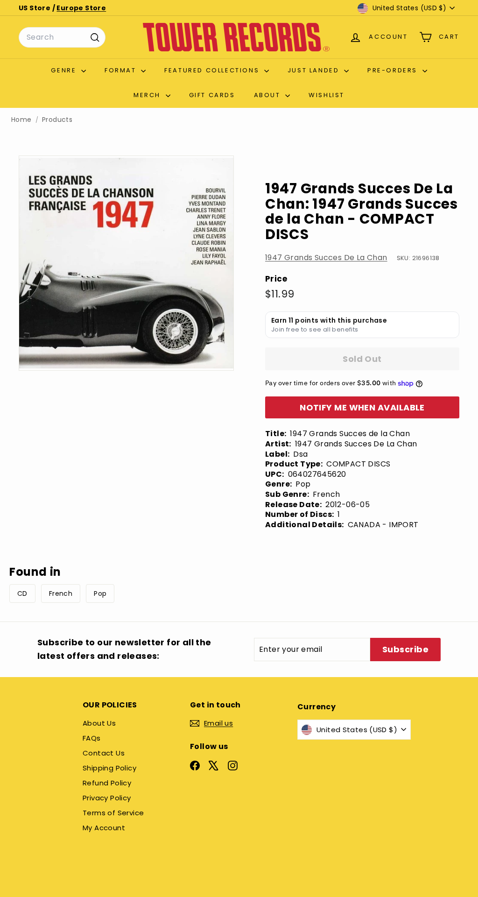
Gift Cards (212, 95)
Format (122, 70)
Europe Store (81, 8)
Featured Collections (213, 70)
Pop (100, 593)
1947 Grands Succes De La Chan (326, 257)
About (268, 95)
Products (57, 119)
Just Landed (315, 70)
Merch (148, 95)
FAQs (92, 738)
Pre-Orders (393, 70)
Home (21, 119)
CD (22, 593)
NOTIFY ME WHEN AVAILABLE (362, 407)
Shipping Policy (109, 768)
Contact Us (104, 753)
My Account (104, 828)
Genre (65, 70)
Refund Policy (107, 783)
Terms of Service (113, 813)
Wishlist (326, 95)
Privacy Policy (107, 798)
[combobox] (62, 37)
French (60, 593)
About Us (99, 723)
